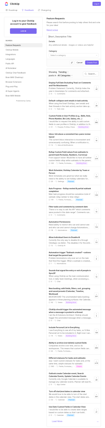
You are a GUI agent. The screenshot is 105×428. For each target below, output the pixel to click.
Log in (96, 4)
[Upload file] (72, 63)
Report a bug (52, 30)
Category (53, 51)
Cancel (79, 62)
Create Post (92, 62)
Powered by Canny (23, 101)
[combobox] (74, 55)
